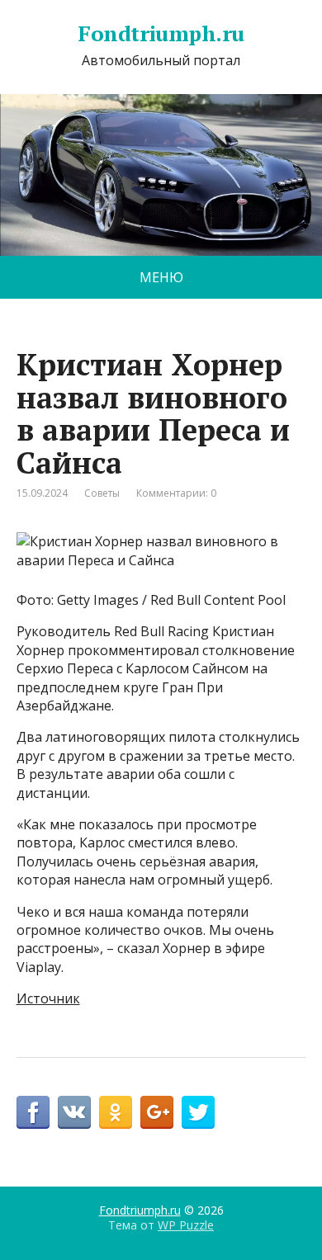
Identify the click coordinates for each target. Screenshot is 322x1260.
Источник (48, 998)
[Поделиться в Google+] (156, 1112)
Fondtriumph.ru (161, 34)
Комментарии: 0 (176, 493)
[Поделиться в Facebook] (33, 1112)
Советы (102, 493)
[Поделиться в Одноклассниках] (115, 1112)
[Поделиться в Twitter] (198, 1112)
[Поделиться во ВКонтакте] (74, 1112)
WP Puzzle (186, 1225)
